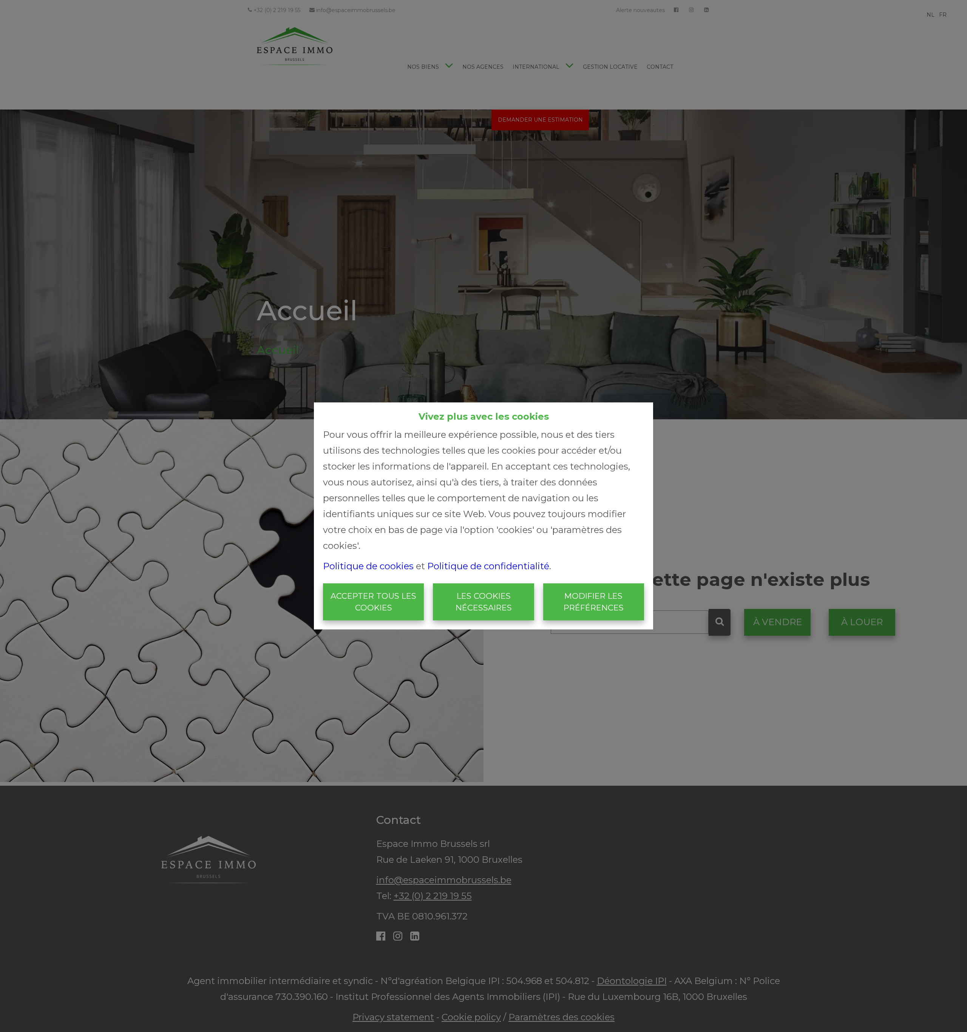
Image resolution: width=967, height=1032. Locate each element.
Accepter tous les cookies (373, 602)
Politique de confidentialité (488, 566)
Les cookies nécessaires (484, 602)
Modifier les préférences (594, 602)
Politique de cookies (368, 566)
